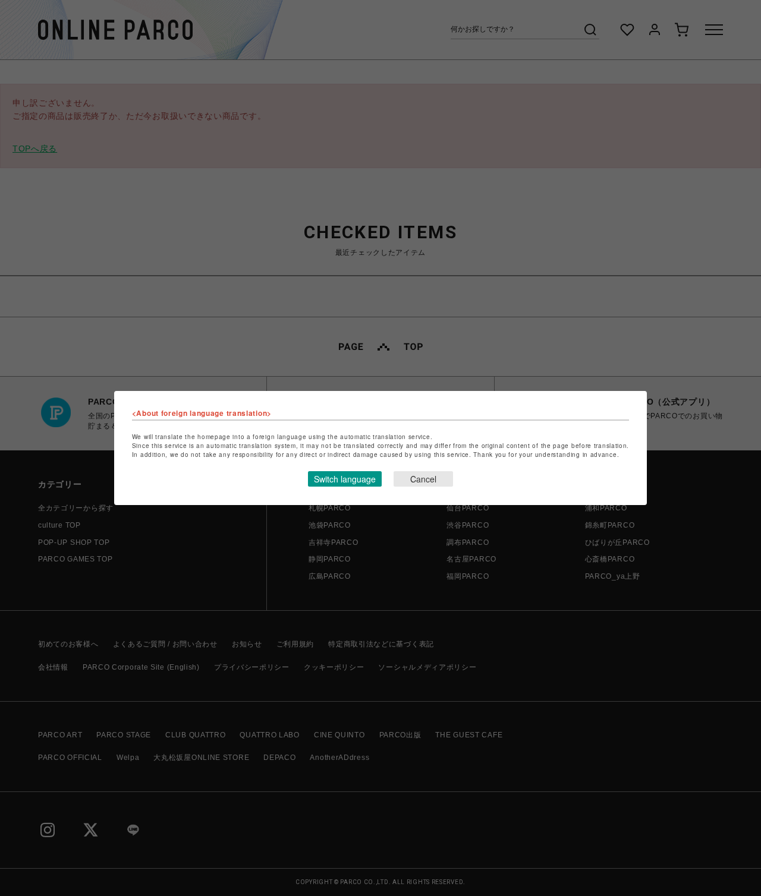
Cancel (423, 479)
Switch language (345, 479)
